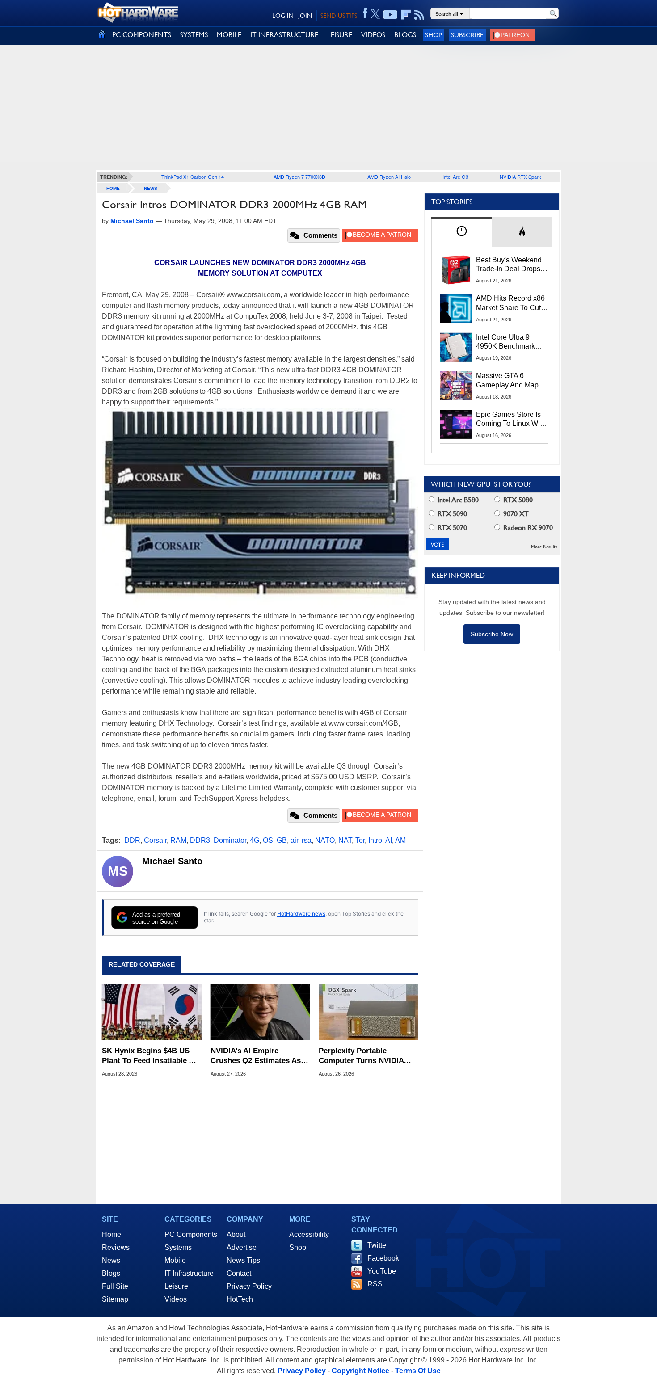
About (236, 1234)
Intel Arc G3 (455, 176)
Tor (360, 840)
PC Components (190, 1234)
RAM (178, 840)
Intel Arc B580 (457, 500)
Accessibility (309, 1234)
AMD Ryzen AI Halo (389, 176)
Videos (175, 1299)
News (150, 188)
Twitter (377, 1245)
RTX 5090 (451, 513)
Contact (239, 1273)
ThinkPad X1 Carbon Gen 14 (192, 176)
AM (400, 840)
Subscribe (467, 34)
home (113, 188)
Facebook (383, 1258)
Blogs (111, 1273)
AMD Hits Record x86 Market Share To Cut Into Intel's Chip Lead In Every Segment (510, 303)
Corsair (155, 840)
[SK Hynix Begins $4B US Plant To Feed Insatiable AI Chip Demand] (152, 1012)
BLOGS (405, 34)
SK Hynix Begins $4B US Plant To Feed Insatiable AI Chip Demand (149, 1056)
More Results (544, 547)
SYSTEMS (194, 34)
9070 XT (515, 513)
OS (268, 840)
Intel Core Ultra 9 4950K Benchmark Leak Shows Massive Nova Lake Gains (509, 342)
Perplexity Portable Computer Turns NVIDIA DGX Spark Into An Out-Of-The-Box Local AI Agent (366, 1056)
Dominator (230, 840)
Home (111, 1234)
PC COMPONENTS (141, 34)
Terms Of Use (418, 1371)
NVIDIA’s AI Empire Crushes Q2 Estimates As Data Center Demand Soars (259, 1056)
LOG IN (283, 15)
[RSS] (419, 14)
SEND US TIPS (338, 15)
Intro (375, 840)
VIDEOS (373, 34)
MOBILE (229, 34)
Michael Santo (172, 861)
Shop (433, 34)
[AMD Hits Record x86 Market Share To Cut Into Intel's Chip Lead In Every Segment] (456, 308)
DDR (132, 840)
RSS (375, 1284)
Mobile (175, 1260)
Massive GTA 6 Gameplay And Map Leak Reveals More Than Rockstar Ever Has (507, 381)
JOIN (305, 15)
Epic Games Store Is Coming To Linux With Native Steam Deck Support (511, 420)
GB (282, 840)
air (294, 840)
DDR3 (200, 840)
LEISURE (339, 34)
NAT (345, 840)
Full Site (115, 1286)
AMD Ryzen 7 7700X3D (299, 176)
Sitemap (115, 1299)
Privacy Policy (249, 1286)
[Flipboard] (406, 14)
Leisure (176, 1286)
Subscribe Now (492, 634)
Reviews (116, 1247)
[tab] (461, 232)
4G (254, 840)
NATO (325, 840)
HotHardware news (301, 913)
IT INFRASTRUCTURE (284, 34)
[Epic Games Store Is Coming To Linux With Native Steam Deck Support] (456, 424)
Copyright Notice (360, 1371)
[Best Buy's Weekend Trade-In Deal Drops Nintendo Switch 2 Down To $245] (456, 270)
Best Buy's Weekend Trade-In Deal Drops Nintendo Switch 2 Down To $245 (509, 265)
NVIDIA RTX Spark (520, 176)
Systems (178, 1247)
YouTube (381, 1271)
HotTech (240, 1299)
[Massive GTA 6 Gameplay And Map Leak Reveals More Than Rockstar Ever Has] (456, 385)
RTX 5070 (451, 527)
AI (388, 840)
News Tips (243, 1260)
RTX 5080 (517, 500)
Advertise (242, 1247)
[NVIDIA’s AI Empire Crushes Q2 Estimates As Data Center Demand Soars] (260, 1012)
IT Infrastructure (189, 1273)
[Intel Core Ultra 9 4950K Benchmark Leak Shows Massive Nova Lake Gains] (456, 347)
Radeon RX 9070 (527, 527)
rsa (307, 840)
